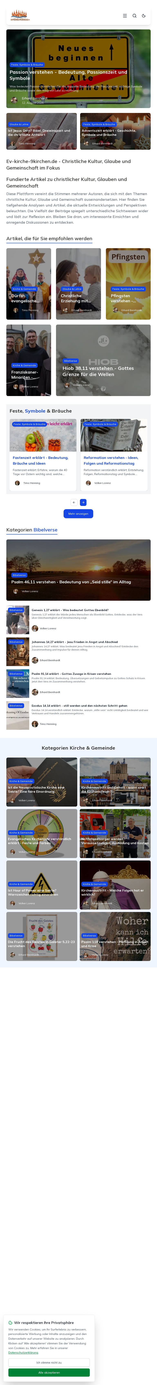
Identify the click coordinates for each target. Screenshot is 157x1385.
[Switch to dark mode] (143, 15)
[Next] (83, 502)
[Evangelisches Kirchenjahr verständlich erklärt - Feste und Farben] (41, 833)
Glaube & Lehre (19, 124)
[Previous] (74, 502)
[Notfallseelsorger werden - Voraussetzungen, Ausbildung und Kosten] (115, 833)
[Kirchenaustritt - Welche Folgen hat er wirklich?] (115, 885)
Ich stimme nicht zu (49, 1362)
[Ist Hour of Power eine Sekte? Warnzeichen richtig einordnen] (41, 885)
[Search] (134, 15)
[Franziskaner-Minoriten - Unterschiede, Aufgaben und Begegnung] (28, 360)
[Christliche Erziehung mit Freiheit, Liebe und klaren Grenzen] (78, 284)
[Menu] (125, 16)
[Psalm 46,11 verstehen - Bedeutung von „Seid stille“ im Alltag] (78, 570)
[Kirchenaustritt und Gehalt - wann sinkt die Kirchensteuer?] (115, 782)
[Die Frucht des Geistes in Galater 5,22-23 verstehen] (41, 936)
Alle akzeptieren (49, 1372)
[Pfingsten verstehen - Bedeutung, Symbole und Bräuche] (128, 284)
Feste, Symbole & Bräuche (27, 64)
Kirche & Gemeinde (24, 288)
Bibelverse (70, 360)
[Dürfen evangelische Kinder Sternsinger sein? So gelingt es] (28, 284)
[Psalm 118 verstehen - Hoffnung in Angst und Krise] (115, 936)
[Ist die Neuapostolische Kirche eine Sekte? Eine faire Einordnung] (41, 782)
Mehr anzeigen (78, 514)
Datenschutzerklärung (23, 1352)
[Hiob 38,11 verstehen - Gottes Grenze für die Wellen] (103, 360)
